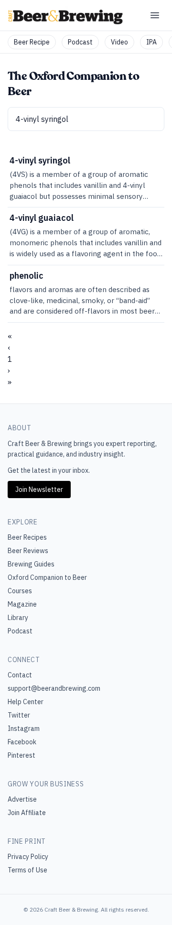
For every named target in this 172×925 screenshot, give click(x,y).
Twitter (19, 715)
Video (119, 42)
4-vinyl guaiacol (42, 217)
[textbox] (86, 119)
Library (18, 617)
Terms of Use (27, 870)
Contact (20, 675)
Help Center (25, 701)
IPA (151, 42)
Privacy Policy (28, 856)
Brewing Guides (31, 564)
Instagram (24, 728)
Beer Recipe (32, 42)
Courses (20, 591)
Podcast (80, 42)
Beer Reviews (28, 550)
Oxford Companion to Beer (47, 577)
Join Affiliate (27, 812)
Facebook (22, 742)
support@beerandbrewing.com (54, 688)
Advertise (22, 799)
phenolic (26, 275)
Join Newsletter (39, 489)
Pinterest (21, 755)
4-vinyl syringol (40, 160)
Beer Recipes (27, 537)
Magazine (22, 604)
